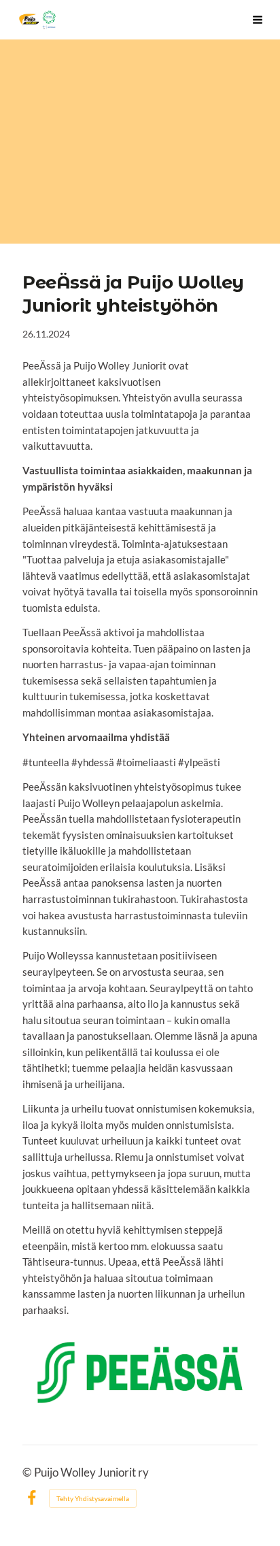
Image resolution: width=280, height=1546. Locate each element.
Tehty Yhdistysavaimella (92, 1498)
